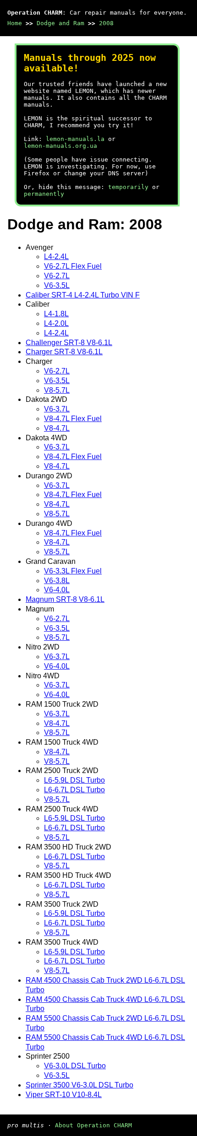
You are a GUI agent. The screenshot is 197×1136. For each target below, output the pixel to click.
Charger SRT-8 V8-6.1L (64, 352)
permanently (44, 193)
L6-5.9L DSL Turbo (74, 780)
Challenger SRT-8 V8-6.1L (69, 342)
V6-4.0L (57, 590)
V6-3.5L (57, 285)
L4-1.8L (56, 314)
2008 (106, 23)
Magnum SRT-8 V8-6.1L (65, 599)
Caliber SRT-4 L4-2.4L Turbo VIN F (83, 295)
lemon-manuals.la (75, 138)
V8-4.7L (57, 428)
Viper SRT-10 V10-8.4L (64, 1094)
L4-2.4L (56, 256)
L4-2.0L (56, 323)
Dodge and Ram (60, 23)
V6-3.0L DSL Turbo (75, 1066)
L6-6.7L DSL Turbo (74, 790)
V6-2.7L (57, 276)
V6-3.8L (57, 580)
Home (14, 23)
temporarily (128, 187)
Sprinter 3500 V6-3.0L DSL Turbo (79, 1085)
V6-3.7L (57, 409)
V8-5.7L (57, 390)
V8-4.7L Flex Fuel (73, 418)
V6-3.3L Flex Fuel (73, 571)
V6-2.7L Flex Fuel (73, 266)
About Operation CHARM (93, 1125)
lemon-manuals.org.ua (60, 145)
